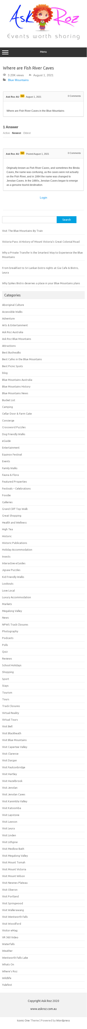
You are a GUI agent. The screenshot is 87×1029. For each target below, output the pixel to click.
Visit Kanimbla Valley (14, 801)
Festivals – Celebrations (16, 488)
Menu (43, 51)
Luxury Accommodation (16, 597)
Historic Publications (14, 542)
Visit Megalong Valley (15, 855)
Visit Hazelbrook (12, 780)
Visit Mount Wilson (13, 876)
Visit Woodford (11, 923)
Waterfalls (8, 944)
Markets (7, 603)
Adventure (8, 318)
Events (6, 461)
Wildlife (6, 978)
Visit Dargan (9, 760)
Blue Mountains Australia (17, 379)
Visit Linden (9, 835)
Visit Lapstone (10, 814)
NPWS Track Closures (15, 624)
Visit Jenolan (9, 787)
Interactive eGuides (13, 563)
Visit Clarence (10, 753)
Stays (5, 685)
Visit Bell (7, 726)
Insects (6, 556)
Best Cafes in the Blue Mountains (22, 359)
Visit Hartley (9, 773)
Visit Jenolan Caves (13, 794)
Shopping (8, 671)
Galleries (7, 502)
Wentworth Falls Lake (15, 957)
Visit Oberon (9, 889)
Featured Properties (14, 481)
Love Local (8, 590)
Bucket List (8, 400)
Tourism (7, 692)
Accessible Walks (12, 311)
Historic (7, 536)
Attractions (9, 345)
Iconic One (23, 1020)
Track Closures (11, 705)
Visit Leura (8, 828)
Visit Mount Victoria (14, 869)
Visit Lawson (9, 821)
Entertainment (11, 447)
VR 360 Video (10, 937)
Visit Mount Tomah (13, 862)
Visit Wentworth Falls (15, 916)
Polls (5, 644)
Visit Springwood (12, 903)
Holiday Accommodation (17, 549)
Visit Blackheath (11, 733)
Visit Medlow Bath (13, 848)
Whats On (8, 964)
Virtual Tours (10, 719)
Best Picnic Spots (12, 366)
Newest (16, 133)
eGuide (6, 440)
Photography (10, 631)
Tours (5, 699)
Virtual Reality (10, 712)
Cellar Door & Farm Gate (17, 413)
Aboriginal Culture (13, 304)
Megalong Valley (12, 610)
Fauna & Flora (10, 474)
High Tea (7, 529)
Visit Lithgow (10, 841)
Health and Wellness (14, 522)
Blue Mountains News (15, 393)
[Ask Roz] (43, 38)
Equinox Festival (12, 454)
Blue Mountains (18, 80)
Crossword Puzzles (14, 427)
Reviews (7, 658)
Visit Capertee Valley (14, 746)
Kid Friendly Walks (13, 576)
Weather (7, 950)
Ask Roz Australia (12, 332)
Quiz (5, 651)
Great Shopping (11, 515)
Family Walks (9, 468)
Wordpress (63, 1020)
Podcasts (7, 637)
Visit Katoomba (11, 807)
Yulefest (7, 984)
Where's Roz (9, 971)
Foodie (6, 495)
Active (6, 133)
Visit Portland (10, 896)
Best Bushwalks (11, 352)
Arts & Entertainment (15, 325)
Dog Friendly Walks (13, 434)
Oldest (27, 133)
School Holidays (11, 665)
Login (43, 197)
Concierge (8, 420)
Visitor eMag (9, 930)
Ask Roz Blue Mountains (16, 338)
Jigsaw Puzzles (11, 569)
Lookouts (7, 583)
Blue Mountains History (16, 386)
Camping (7, 406)
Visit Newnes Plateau (15, 882)
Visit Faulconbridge (13, 767)
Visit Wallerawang (13, 910)
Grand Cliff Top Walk (15, 508)
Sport (5, 678)
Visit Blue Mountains (14, 739)
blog (5, 372)
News (5, 617)
